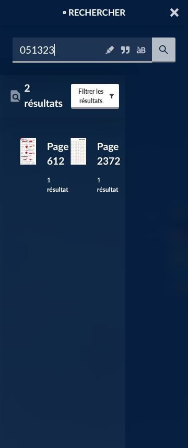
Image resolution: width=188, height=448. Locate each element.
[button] (175, 12)
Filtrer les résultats (90, 96)
